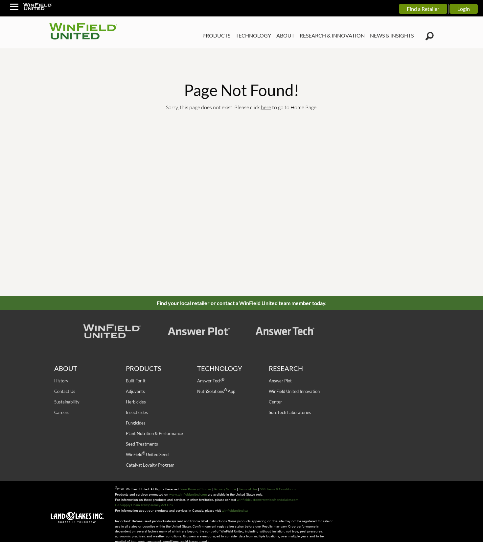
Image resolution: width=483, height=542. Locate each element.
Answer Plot (280, 380)
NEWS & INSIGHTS (392, 35)
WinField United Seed (147, 454)
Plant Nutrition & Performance (154, 433)
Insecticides (137, 412)
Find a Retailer (423, 9)
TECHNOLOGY (253, 35)
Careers (61, 412)
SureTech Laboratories (290, 412)
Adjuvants (135, 391)
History (61, 380)
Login (463, 9)
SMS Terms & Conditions (278, 489)
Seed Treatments (142, 444)
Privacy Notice (225, 489)
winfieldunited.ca (235, 510)
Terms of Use (248, 489)
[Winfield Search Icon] (430, 36)
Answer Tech (210, 380)
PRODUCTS (216, 35)
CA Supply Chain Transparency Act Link (144, 505)
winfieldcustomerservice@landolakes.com (267, 500)
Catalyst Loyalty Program (150, 465)
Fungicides (136, 423)
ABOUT (285, 35)
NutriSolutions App (216, 391)
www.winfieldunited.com (188, 494)
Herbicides (136, 401)
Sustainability (67, 401)
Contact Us (64, 391)
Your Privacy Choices (195, 489)
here (266, 107)
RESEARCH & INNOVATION (332, 35)
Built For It (136, 380)
